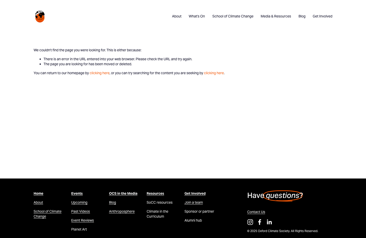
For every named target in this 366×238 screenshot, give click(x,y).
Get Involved (322, 16)
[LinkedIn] (269, 222)
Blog (302, 16)
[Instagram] (250, 222)
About (177, 16)
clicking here (100, 73)
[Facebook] (260, 222)
